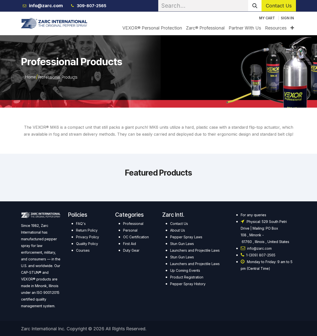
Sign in (287, 18)
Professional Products (58, 77)
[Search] (255, 5)
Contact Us (279, 6)
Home (30, 76)
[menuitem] (152, 28)
